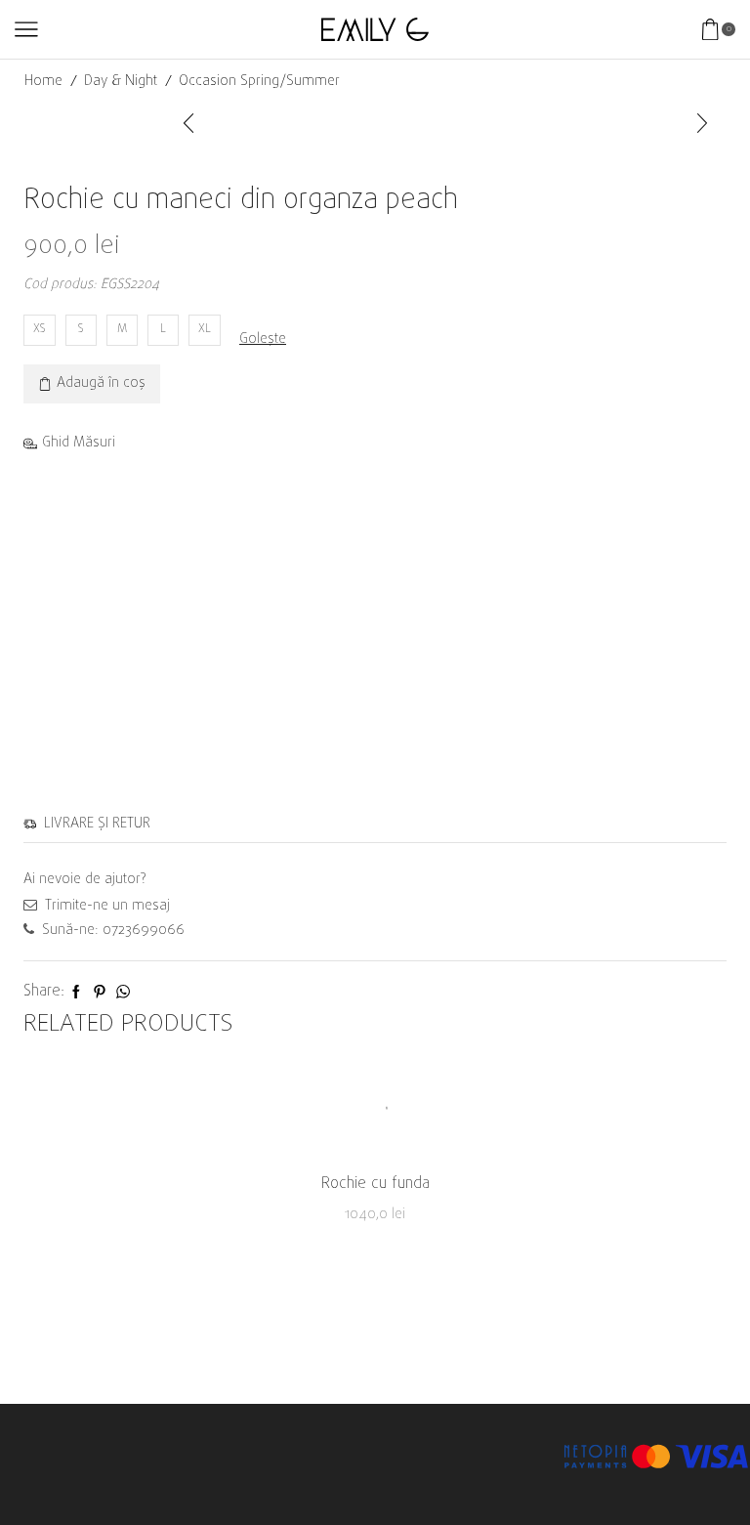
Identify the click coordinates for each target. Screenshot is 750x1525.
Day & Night (120, 81)
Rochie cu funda (375, 1184)
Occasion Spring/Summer (259, 81)
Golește (262, 340)
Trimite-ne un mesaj (105, 906)
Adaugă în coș (101, 383)
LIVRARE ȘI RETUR (93, 824)
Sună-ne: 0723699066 (111, 930)
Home (43, 81)
